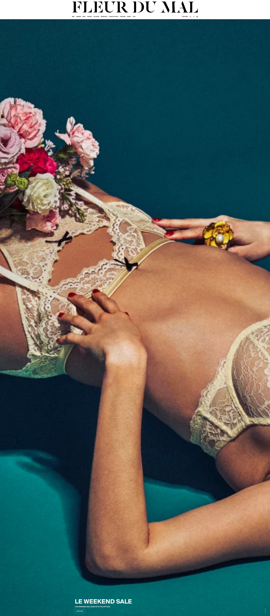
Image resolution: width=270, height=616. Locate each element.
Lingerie (78, 17)
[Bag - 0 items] (197, 17)
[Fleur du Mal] (135, 7)
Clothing (96, 17)
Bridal (129, 17)
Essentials (104, 17)
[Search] (190, 17)
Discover (185, 16)
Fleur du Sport (113, 17)
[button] (265, 606)
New (73, 17)
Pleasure (123, 17)
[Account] (194, 17)
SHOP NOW (80, 611)
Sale (134, 17)
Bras (84, 17)
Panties (89, 17)
